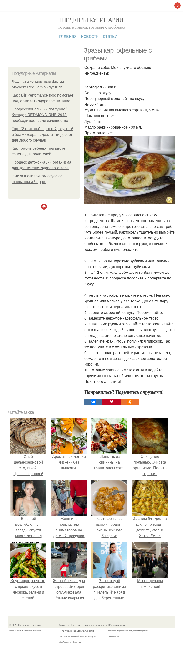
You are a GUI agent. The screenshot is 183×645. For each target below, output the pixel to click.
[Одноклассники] (130, 402)
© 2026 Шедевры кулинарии (25, 625)
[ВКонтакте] (93, 402)
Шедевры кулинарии (91, 20)
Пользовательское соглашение (89, 625)
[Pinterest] (111, 402)
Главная (68, 35)
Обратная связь (117, 625)
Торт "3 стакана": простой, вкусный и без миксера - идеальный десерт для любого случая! (42, 134)
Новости (90, 35)
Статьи (110, 35)
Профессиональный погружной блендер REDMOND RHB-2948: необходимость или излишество (40, 115)
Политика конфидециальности (76, 630)
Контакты (64, 625)
